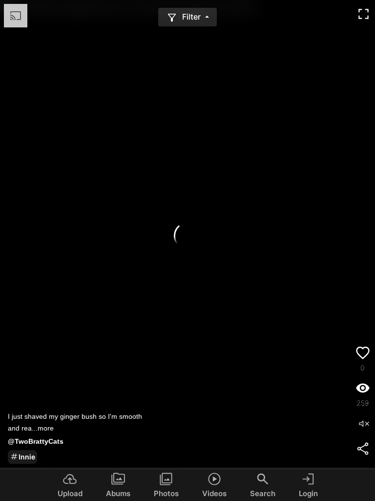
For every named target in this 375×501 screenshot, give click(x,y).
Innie (27, 457)
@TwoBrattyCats (35, 441)
